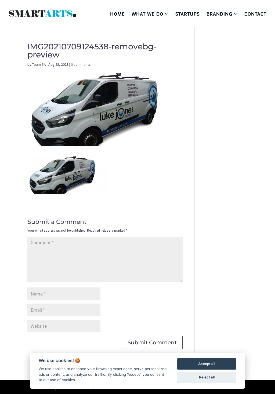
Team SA (39, 64)
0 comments (81, 64)
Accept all (206, 364)
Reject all (207, 377)
